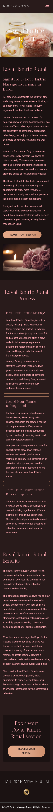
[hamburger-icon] (46, 6)
